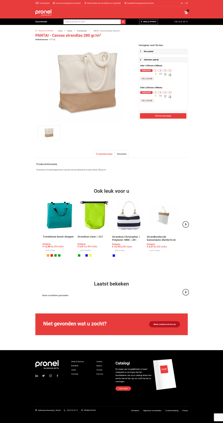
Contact (99, 362)
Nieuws (99, 366)
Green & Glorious (77, 362)
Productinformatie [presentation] (104, 154)
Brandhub (74, 366)
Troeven (99, 370)
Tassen (69, 31)
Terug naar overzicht (45, 31)
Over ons (99, 374)
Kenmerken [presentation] (122, 154)
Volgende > (186, 227)
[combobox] (94, 21)
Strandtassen (82, 31)
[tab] (104, 154)
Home (60, 31)
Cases (73, 370)
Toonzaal (74, 374)
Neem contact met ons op (165, 324)
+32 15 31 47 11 (181, 22)
